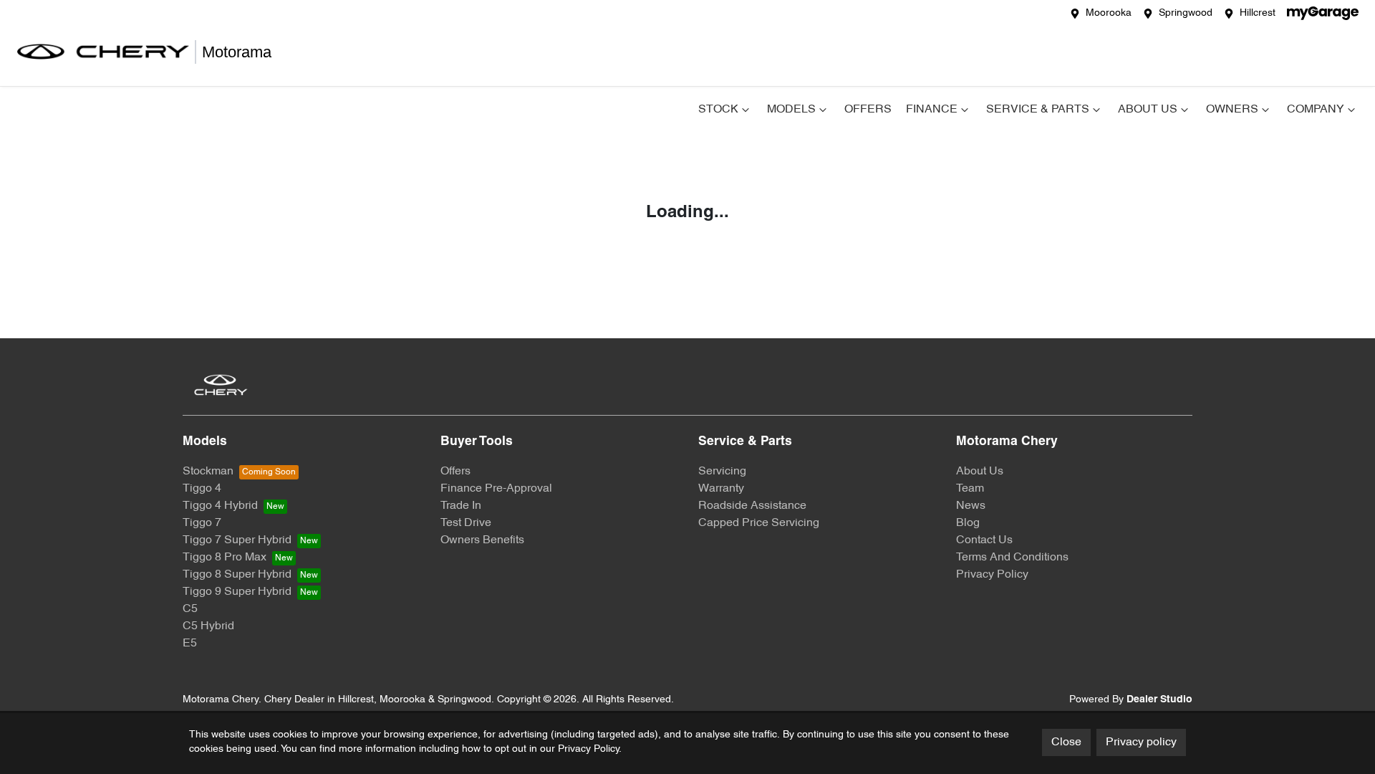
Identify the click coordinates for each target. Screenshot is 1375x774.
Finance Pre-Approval (496, 488)
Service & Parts (1037, 109)
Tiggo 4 (202, 488)
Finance (931, 109)
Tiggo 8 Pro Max (224, 557)
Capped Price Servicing (758, 523)
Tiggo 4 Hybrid (220, 506)
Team (970, 488)
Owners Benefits (482, 540)
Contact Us (984, 540)
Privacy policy (1141, 742)
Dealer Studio (1159, 699)
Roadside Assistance (752, 506)
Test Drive (465, 523)
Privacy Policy (992, 574)
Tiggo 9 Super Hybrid (237, 592)
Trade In (460, 506)
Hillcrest (1257, 13)
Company (1315, 109)
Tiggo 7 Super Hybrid (237, 540)
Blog (968, 523)
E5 (190, 643)
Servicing (722, 471)
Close (1066, 742)
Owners (1232, 109)
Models (791, 109)
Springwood (1185, 13)
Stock (718, 109)
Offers (868, 109)
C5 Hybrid (208, 626)
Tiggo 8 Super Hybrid (237, 574)
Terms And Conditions (1012, 557)
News (970, 506)
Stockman (208, 471)
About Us (1147, 109)
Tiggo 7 (202, 523)
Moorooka (1109, 13)
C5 (190, 609)
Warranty (721, 488)
